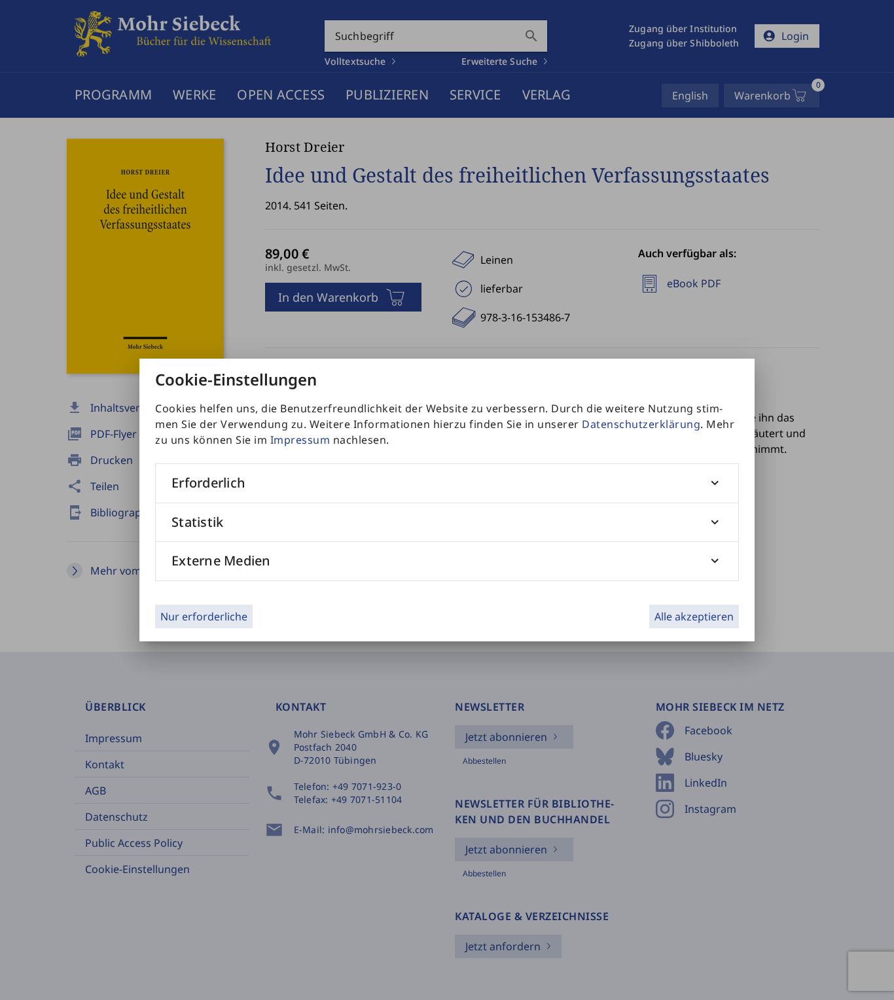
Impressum (300, 440)
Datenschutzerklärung (641, 424)
